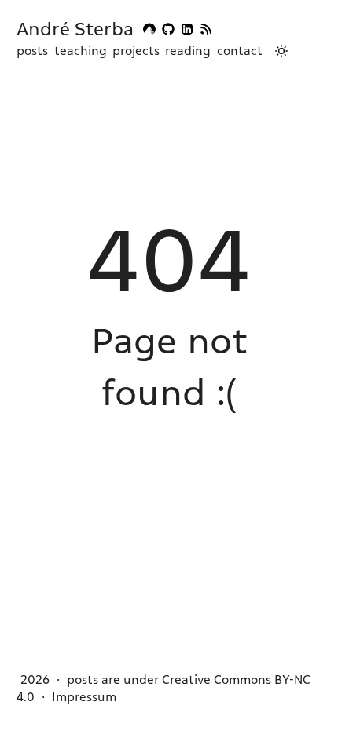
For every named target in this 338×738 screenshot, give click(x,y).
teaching (80, 51)
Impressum (84, 697)
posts (32, 51)
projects (136, 51)
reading (188, 51)
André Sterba (75, 29)
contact (240, 51)
